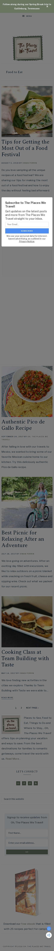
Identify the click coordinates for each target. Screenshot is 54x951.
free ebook (28, 923)
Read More (7, 697)
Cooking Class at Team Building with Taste (25, 658)
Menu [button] (29, 16)
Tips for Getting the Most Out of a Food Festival (25, 148)
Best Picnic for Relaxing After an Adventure (23, 539)
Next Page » (32, 708)
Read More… (13, 758)
